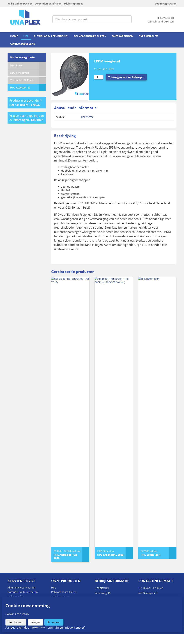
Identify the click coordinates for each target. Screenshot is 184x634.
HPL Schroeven (19, 72)
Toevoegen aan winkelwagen (126, 77)
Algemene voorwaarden (22, 587)
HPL (25, 36)
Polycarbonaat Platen (90, 36)
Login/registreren (165, 3)
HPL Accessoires (20, 87)
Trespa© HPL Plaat (21, 80)
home (14, 36)
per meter (87, 117)
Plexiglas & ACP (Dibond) (51, 36)
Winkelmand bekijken (161, 21)
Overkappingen (122, 36)
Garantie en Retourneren (23, 592)
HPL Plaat (16, 65)
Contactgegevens (22, 43)
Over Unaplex (148, 36)
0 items (165, 18)
